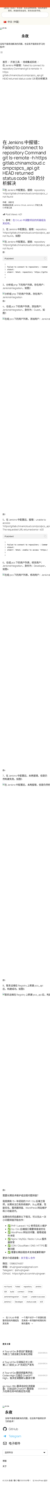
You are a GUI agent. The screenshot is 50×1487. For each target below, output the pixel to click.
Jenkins (17, 205)
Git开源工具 (7, 207)
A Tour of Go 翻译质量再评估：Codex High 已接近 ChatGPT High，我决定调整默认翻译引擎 (19, 1375)
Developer (19, 1301)
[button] (45, 258)
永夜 (25, 36)
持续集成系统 (30, 62)
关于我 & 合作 (28, 1257)
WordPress (39, 1480)
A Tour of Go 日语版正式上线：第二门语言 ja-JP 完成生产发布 (19, 1363)
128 (5, 1291)
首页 (5, 62)
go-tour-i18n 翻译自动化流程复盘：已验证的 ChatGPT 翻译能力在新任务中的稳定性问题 (19, 1389)
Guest (24, 1296)
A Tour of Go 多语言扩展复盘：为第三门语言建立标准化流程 (19, 1352)
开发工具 (15, 62)
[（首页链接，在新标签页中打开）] (3, 29)
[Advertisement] (25, 108)
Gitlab (30, 1291)
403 (41, 1301)
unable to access (38, 1296)
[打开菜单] (1, 52)
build (12, 1291)
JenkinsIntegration (11, 1296)
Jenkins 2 (30, 205)
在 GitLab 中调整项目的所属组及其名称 (11, 1320)
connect (21, 1291)
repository (28, 1286)
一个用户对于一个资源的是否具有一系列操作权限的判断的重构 (34, 1320)
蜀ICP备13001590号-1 (22, 1480)
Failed (17, 1286)
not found (8, 1286)
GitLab (23, 205)
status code (31, 1301)
